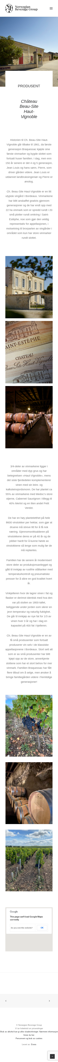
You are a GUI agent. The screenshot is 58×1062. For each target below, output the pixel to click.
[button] (51, 8)
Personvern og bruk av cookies (29, 1038)
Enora (33, 1044)
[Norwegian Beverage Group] (21, 8)
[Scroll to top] (52, 1056)
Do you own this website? (22, 928)
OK (42, 928)
